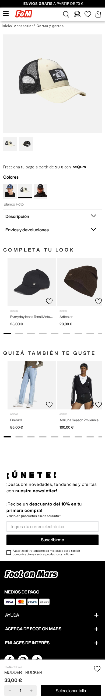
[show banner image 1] (7, 333)
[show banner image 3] (31, 333)
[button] (66, 14)
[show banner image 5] (54, 333)
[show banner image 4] (42, 333)
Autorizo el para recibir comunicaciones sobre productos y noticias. (46, 552)
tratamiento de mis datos (46, 550)
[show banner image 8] (90, 333)
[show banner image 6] (66, 333)
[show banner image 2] (19, 333)
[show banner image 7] (78, 333)
